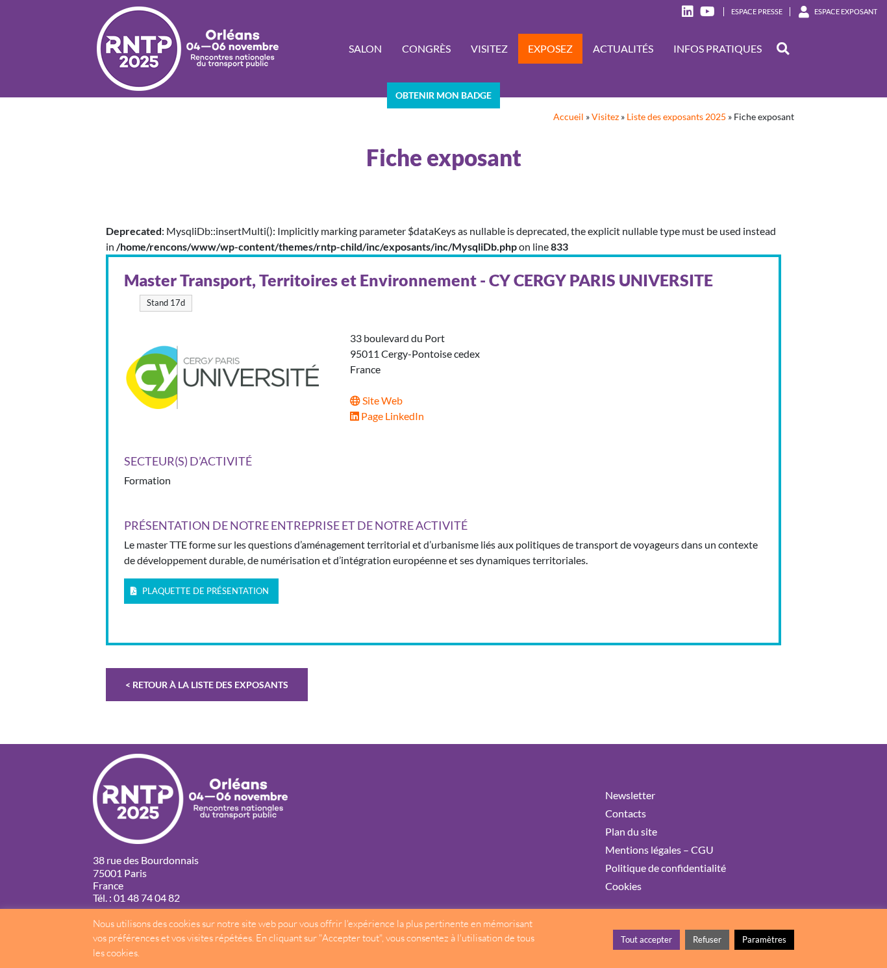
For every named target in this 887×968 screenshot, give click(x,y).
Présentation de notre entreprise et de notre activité (296, 525)
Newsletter (630, 795)
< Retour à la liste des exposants (206, 684)
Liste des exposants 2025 (676, 117)
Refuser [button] (707, 939)
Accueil (568, 117)
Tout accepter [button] (646, 939)
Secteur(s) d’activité (188, 461)
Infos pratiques (717, 48)
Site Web (381, 400)
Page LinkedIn (391, 416)
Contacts (625, 813)
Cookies (623, 886)
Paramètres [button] (764, 939)
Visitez (489, 48)
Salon (365, 48)
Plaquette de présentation (204, 591)
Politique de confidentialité (665, 868)
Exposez (550, 48)
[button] (782, 49)
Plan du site (631, 831)
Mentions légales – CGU (659, 849)
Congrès (426, 48)
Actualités (623, 48)
